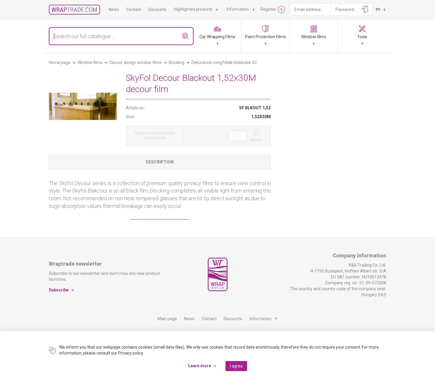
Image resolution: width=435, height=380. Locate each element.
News (114, 9)
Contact (133, 9)
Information (238, 9)
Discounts (157, 9)
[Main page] (74, 10)
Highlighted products (193, 9)
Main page (167, 318)
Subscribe (59, 290)
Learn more (199, 365)
